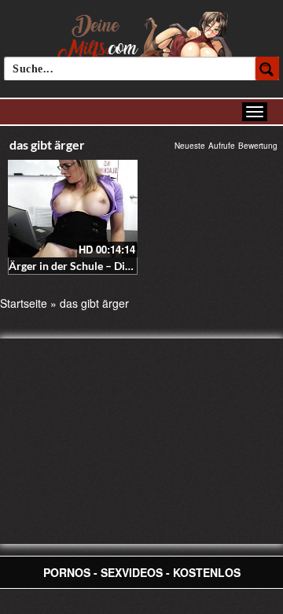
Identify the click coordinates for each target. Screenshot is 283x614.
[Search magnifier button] (267, 68)
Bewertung (257, 145)
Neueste (190, 145)
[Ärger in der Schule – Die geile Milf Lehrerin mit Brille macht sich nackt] (73, 208)
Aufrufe (221, 145)
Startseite (23, 303)
